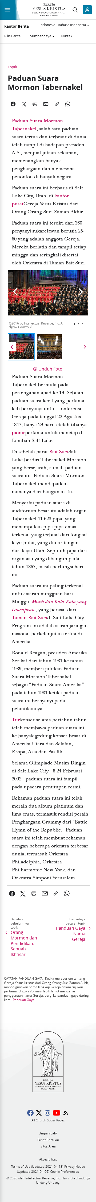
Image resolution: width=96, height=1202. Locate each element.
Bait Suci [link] (58, 451)
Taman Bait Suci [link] (29, 617)
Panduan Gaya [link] (23, 999)
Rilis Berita (12, 36)
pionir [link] (18, 432)
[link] (12, 893)
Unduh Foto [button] (50, 369)
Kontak (66, 36)
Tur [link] (16, 720)
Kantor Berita (16, 26)
